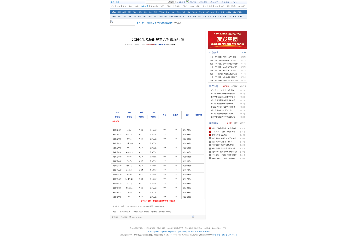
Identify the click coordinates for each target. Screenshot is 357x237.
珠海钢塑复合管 (165, 23)
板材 (124, 12)
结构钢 (228, 12)
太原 (189, 16)
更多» (240, 16)
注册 (117, 2)
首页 (112, 6)
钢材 (118, 6)
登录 (112, 2)
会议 (222, 6)
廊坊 (156, 16)
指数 (210, 6)
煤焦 (217, 12)
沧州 (161, 16)
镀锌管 (194, 12)
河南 (194, 16)
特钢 (130, 6)
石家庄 (150, 16)
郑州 (199, 16)
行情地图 (241, 6)
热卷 (134, 12)
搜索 (172, 2)
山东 (209, 16)
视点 (216, 6)
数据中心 (154, 6)
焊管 (189, 12)
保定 (166, 16)
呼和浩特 (177, 16)
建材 (119, 12)
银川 (184, 16)
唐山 (139, 16)
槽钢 (172, 12)
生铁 (222, 12)
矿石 (207, 12)
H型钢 (178, 12)
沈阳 (229, 16)
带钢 (146, 12)
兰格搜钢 (225, 2)
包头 (171, 16)
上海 (129, 16)
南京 (234, 16)
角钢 (167, 12)
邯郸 (144, 16)
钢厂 (162, 6)
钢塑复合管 (151, 23)
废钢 (234, 12)
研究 (204, 6)
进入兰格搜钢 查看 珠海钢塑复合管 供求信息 (158, 201)
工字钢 (161, 12)
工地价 (169, 6)
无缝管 (201, 12)
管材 (184, 12)
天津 (124, 16)
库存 (192, 6)
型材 (156, 12)
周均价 (177, 6)
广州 (134, 16)
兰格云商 (192, 2)
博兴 (224, 16)
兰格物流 (203, 2)
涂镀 (151, 12)
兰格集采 (214, 2)
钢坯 (212, 12)
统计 (198, 6)
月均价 (185, 6)
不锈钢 (240, 12)
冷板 (129, 12)
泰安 (219, 16)
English (235, 2)
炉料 (124, 6)
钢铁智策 (181, 2)
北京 (119, 16)
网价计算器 (231, 6)
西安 (204, 16)
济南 (214, 16)
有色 (137, 6)
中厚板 (140, 12)
